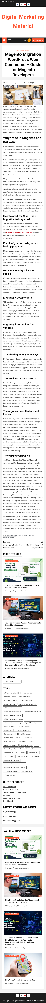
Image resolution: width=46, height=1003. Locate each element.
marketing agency (10, 741)
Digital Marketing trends (33, 723)
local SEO (19, 738)
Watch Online (38, 40)
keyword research (10, 734)
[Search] (25, 40)
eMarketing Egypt (24, 726)
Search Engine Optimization (13, 749)
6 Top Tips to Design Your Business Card (12, 545)
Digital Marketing (22, 50)
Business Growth (10, 697)
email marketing (9, 726)
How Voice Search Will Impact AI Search (21, 980)
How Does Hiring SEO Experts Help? (34, 545)
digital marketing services (12, 715)
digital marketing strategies (13, 719)
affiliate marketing (10, 693)
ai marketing (28, 693)
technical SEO (27, 771)
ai (20, 693)
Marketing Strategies (26, 741)
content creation (25, 697)
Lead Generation (25, 734)
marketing (28, 738)
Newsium (29, 1000)
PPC (36, 745)
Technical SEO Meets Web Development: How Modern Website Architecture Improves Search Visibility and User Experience (23, 663)
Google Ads (8, 730)
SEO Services (20, 752)
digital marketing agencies (27, 704)
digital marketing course (33, 711)
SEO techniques (22, 756)
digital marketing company (13, 711)
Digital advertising (26, 700)
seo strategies (33, 752)
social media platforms (11, 771)
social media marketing (11, 760)
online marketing (26, 745)
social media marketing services (14, 767)
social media (35, 756)
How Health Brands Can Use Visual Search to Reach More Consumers (23, 624)
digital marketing (10, 704)
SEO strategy (8, 756)
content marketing (10, 700)
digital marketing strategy (13, 723)
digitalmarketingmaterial (13, 83)
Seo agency (36, 749)
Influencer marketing (23, 730)
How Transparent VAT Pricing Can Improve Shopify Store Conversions (22, 586)
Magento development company (19, 232)
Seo (27, 749)
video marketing (9, 775)
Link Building (8, 738)
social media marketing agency (14, 764)
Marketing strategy (10, 745)
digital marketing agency (12, 708)
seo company (8, 752)
